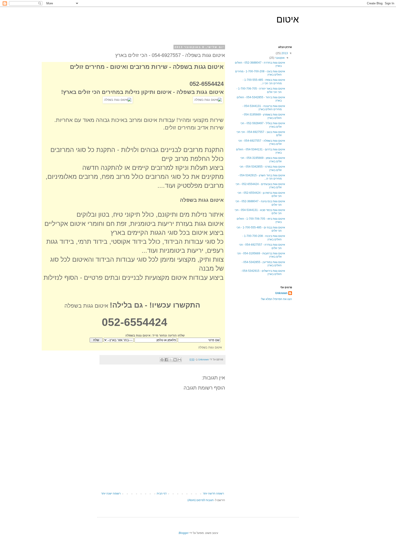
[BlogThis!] (175, 359)
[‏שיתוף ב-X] (170, 359)
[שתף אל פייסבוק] (166, 359)
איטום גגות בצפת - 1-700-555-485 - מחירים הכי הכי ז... (264, 81)
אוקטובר (279, 57)
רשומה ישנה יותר (111, 493)
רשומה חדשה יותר (213, 493)
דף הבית (162, 493)
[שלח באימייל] (179, 359)
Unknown (281, 293)
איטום (287, 19)
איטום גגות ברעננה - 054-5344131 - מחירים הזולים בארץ (263, 107)
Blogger (184, 533)
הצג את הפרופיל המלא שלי (276, 299)
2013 (284, 53)
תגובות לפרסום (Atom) (200, 500)
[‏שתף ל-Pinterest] (162, 359)
